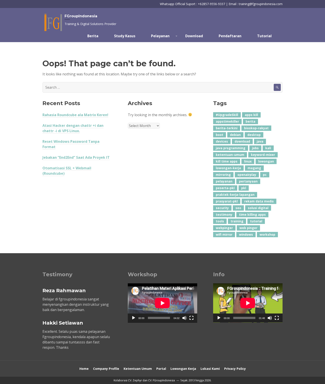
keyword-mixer (263, 155)
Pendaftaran (230, 35)
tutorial (256, 221)
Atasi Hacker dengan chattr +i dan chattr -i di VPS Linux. (72, 128)
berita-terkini (226, 128)
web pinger (248, 228)
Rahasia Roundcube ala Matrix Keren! (75, 114)
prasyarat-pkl (227, 201)
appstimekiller (227, 121)
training (237, 221)
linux (248, 161)
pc (265, 174)
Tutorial (264, 35)
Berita (92, 35)
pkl (243, 188)
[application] (162, 303)
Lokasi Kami (210, 368)
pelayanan (224, 181)
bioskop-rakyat (256, 128)
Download (194, 35)
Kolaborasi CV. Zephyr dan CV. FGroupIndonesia (145, 380)
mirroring (223, 174)
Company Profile (106, 368)
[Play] (133, 318)
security (222, 208)
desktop (254, 135)
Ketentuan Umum (138, 368)
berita (250, 121)
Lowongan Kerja (183, 368)
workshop (267, 234)
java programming (230, 148)
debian (235, 135)
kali (268, 148)
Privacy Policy (235, 368)
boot (219, 135)
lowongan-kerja (228, 168)
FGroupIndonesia (81, 16)
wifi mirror (224, 234)
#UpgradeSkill (227, 115)
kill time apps (226, 161)
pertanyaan (248, 181)
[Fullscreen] (191, 318)
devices (222, 141)
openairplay (246, 174)
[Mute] (184, 318)
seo (238, 208)
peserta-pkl (225, 188)
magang (254, 168)
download (242, 141)
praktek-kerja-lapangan (235, 194)
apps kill (251, 115)
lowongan (266, 161)
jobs (255, 148)
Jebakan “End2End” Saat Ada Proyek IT (76, 157)
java (260, 141)
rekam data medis (259, 201)
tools (220, 221)
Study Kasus (124, 35)
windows (246, 234)
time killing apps (252, 214)
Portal (161, 368)
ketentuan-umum (230, 155)
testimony (224, 214)
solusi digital (258, 208)
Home (84, 368)
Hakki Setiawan (62, 323)
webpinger (224, 228)
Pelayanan (160, 35)
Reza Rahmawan (64, 291)
